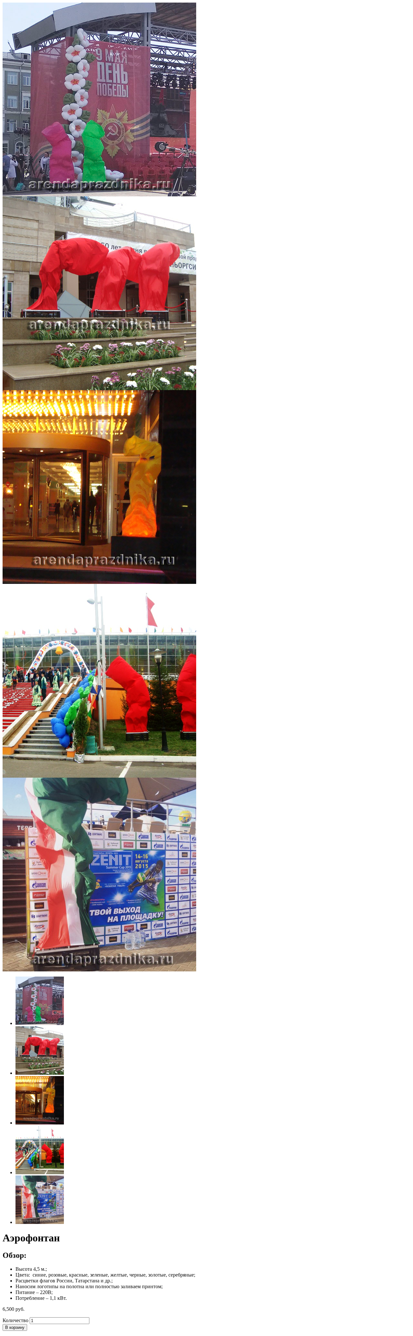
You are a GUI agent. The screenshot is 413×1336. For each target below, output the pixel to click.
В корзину (15, 1327)
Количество (15, 1320)
